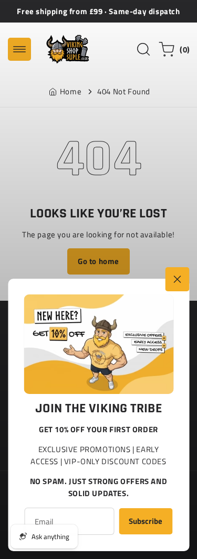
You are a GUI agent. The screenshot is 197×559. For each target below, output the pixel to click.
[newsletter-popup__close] (177, 279)
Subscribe (145, 521)
